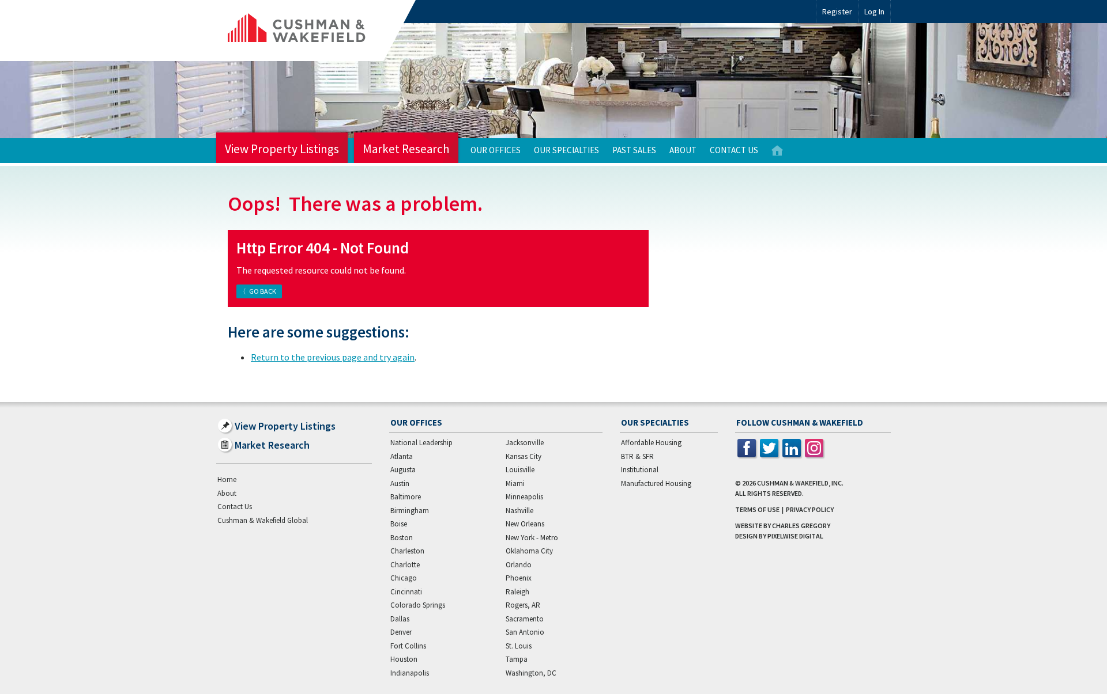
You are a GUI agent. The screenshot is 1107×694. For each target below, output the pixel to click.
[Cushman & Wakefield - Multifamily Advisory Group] (316, 30)
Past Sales (634, 150)
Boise (398, 524)
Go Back (262, 291)
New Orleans (525, 524)
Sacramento (525, 619)
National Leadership (421, 443)
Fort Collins (408, 646)
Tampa (517, 659)
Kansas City (523, 456)
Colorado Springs (417, 605)
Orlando (519, 565)
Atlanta (401, 456)
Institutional (639, 470)
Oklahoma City (529, 551)
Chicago (403, 578)
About (682, 150)
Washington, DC (531, 673)
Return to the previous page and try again (333, 357)
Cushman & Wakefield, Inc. (800, 483)
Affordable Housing (651, 443)
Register (837, 11)
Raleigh (517, 592)
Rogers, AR (523, 605)
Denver (401, 632)
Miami (515, 483)
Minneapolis (524, 497)
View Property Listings (282, 149)
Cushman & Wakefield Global (262, 520)
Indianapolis (409, 673)
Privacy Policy (810, 509)
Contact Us (734, 150)
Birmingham (409, 510)
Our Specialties (566, 150)
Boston (401, 538)
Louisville (520, 470)
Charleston (407, 551)
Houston (403, 659)
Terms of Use (757, 509)
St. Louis (519, 646)
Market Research (406, 149)
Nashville (519, 510)
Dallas (399, 619)
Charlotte (405, 565)
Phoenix (519, 578)
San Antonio (525, 632)
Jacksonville (525, 443)
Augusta (403, 470)
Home (777, 150)
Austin (399, 483)
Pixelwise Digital (795, 536)
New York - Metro (532, 538)
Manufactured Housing (656, 483)
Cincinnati (406, 592)
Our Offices (495, 150)
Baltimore (405, 497)
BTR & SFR (637, 456)
